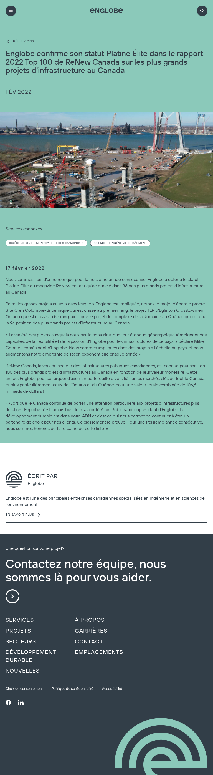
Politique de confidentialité (72, 688)
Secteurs (21, 641)
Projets (18, 630)
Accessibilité (112, 688)
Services (20, 620)
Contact (89, 641)
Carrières (91, 630)
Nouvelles (23, 670)
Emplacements (99, 652)
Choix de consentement (24, 688)
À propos (90, 620)
